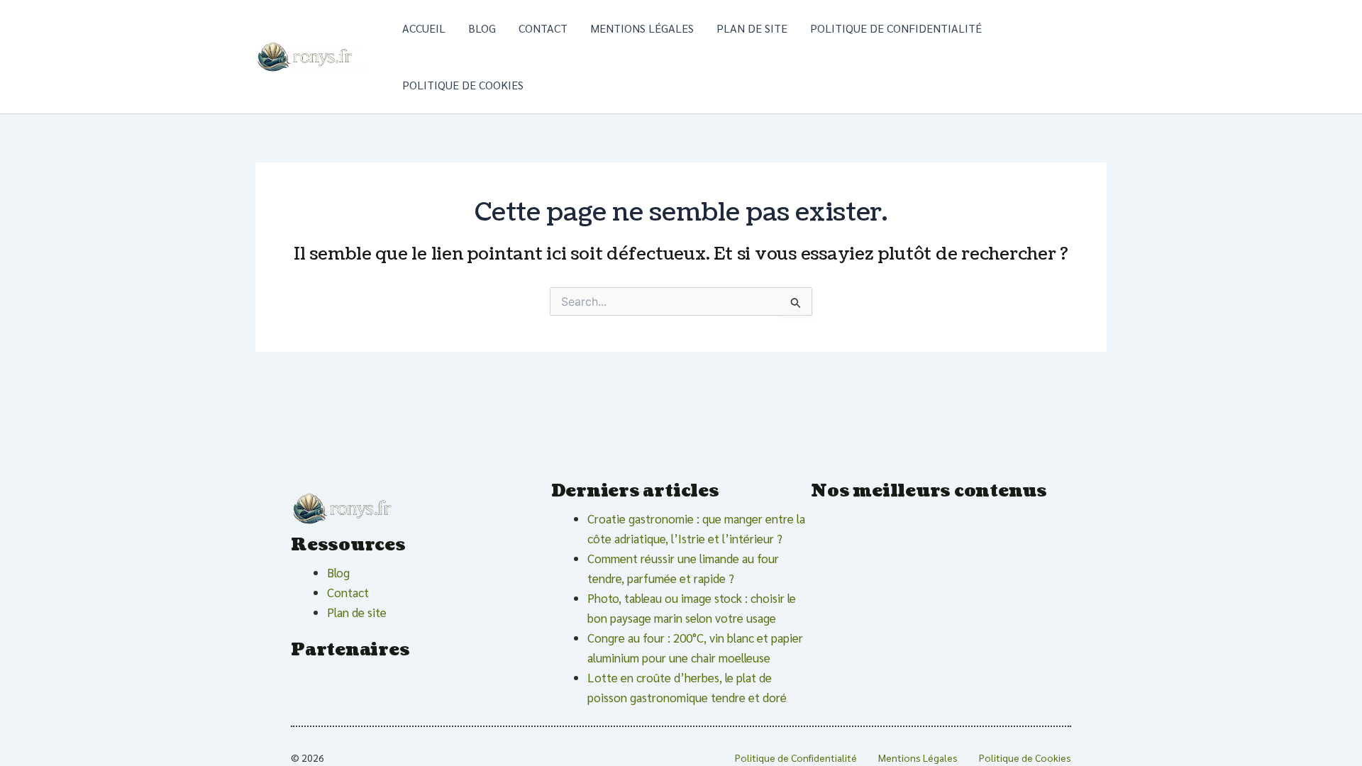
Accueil (423, 28)
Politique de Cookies (463, 84)
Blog (482, 28)
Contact (543, 28)
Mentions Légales (642, 28)
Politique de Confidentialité (896, 28)
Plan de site (751, 28)
